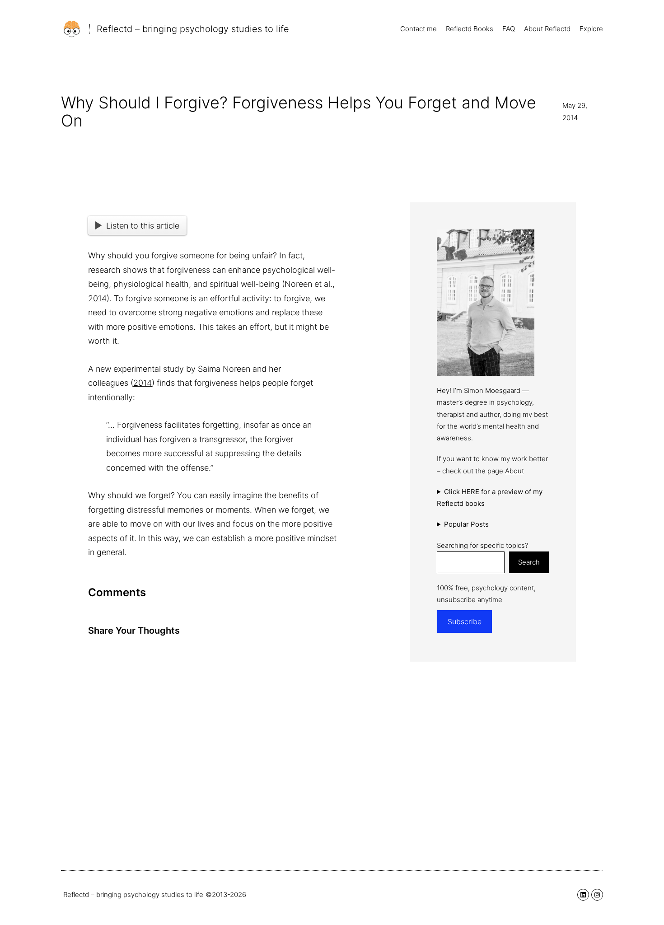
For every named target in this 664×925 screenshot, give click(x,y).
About (514, 471)
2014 (97, 298)
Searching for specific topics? (482, 545)
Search (529, 562)
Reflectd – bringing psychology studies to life (193, 28)
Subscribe (465, 621)
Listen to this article (142, 225)
